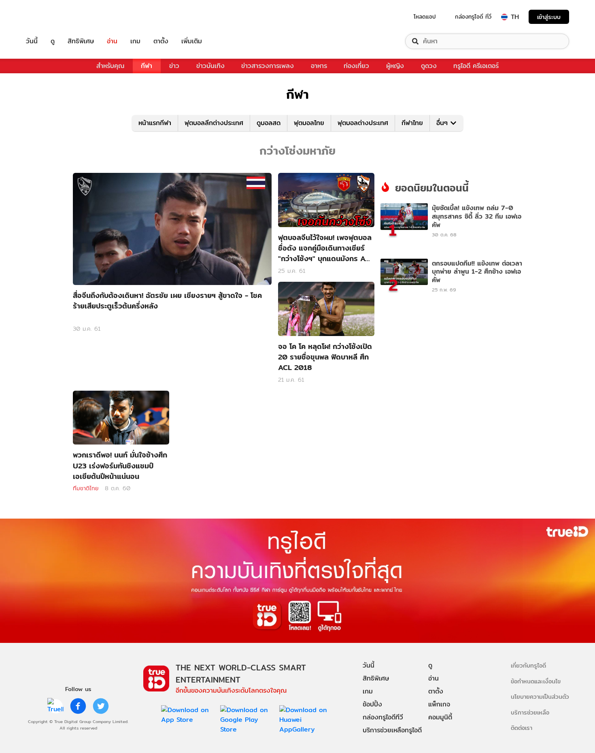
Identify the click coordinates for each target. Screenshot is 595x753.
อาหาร (319, 66)
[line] (55, 706)
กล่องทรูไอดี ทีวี (473, 17)
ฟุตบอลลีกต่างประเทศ (214, 123)
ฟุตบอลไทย (309, 123)
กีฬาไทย (412, 123)
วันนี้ (32, 41)
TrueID (50, 17)
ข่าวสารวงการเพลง (267, 66)
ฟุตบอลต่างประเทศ (363, 123)
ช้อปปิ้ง (372, 704)
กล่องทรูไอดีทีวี (383, 717)
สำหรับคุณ (110, 66)
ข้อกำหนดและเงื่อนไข (536, 681)
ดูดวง (429, 66)
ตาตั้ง (160, 41)
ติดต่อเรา (521, 727)
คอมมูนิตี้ (440, 717)
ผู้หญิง (395, 66)
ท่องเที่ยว (356, 66)
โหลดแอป (425, 17)
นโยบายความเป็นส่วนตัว (540, 696)
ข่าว (174, 66)
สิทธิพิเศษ (81, 41)
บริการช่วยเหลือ (530, 712)
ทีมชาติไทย (85, 488)
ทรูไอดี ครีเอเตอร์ (476, 66)
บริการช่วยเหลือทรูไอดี (392, 730)
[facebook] (78, 706)
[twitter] (101, 706)
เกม (135, 41)
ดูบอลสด (268, 123)
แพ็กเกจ (439, 704)
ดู (53, 41)
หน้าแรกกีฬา (154, 123)
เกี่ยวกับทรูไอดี (528, 665)
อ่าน (112, 41)
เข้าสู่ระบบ (549, 16)
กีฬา (146, 66)
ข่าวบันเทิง (210, 66)
